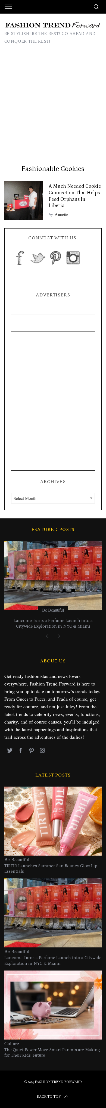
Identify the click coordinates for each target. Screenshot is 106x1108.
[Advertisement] (53, 109)
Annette (61, 214)
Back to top (49, 1096)
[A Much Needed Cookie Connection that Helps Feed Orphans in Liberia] (23, 200)
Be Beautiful (53, 610)
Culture (11, 1043)
